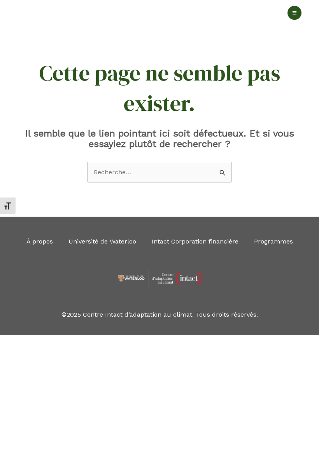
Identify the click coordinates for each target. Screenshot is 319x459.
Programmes (273, 241)
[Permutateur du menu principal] (294, 13)
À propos (39, 241)
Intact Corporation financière (195, 241)
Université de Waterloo (102, 241)
